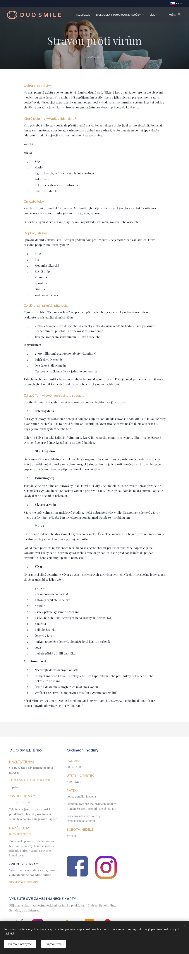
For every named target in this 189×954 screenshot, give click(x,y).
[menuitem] (83, 15)
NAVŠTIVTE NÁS (21, 762)
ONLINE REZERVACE (24, 864)
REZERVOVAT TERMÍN (23, 882)
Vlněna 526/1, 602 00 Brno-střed (29, 779)
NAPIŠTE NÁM (19, 828)
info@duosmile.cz (20, 834)
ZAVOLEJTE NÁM (22, 796)
